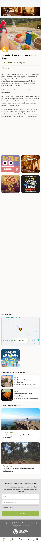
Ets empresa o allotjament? (20, 526)
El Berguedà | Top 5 (10, 432)
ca (39, 27)
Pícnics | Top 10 (8, 466)
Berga (16, 377)
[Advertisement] (20, 136)
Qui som (8, 523)
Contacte (16, 523)
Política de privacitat (28, 523)
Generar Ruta (22, 340)
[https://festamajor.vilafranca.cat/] (30, 184)
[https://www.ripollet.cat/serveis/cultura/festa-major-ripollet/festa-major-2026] (10, 184)
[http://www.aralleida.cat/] (20, 11)
